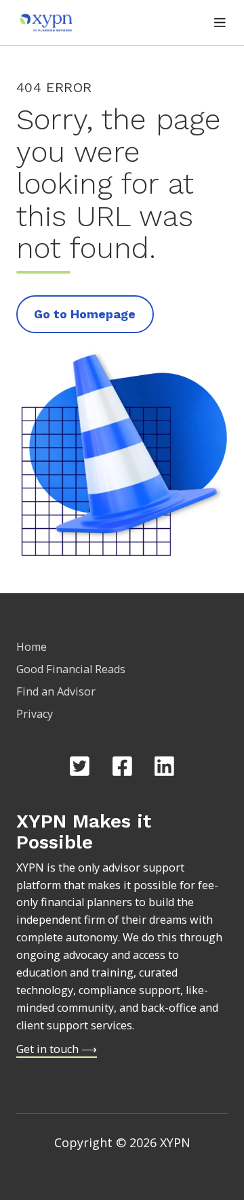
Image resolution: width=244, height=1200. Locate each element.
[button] (219, 22)
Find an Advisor (56, 691)
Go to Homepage (85, 314)
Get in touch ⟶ (56, 1049)
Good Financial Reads (70, 669)
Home (31, 646)
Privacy (34, 713)
